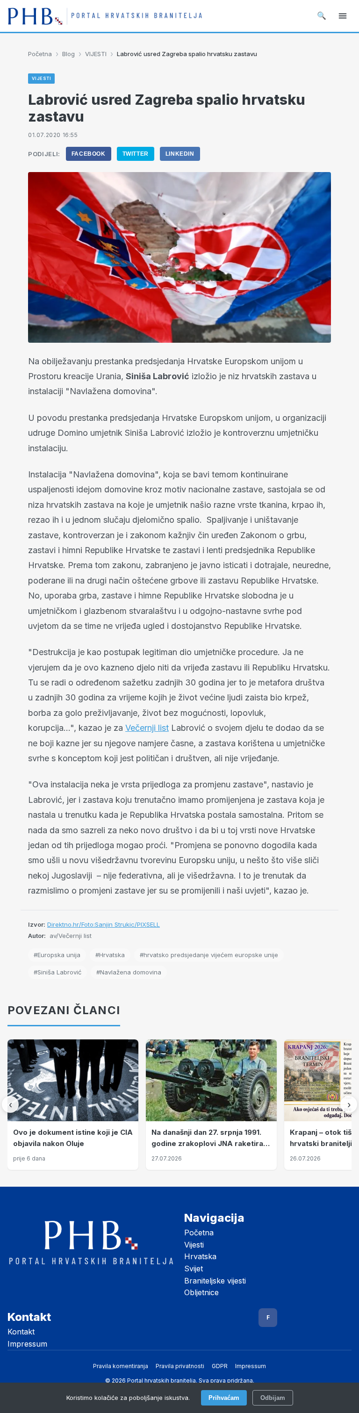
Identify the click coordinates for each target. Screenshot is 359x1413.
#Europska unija (57, 955)
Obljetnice (201, 1292)
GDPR (220, 1366)
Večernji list (147, 728)
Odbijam (272, 1397)
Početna (40, 54)
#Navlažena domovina (128, 972)
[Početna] (104, 16)
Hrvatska (200, 1256)
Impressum (27, 1343)
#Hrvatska (110, 955)
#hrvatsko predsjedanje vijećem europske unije (209, 955)
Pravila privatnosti (180, 1366)
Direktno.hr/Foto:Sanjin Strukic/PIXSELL (103, 924)
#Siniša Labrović (57, 972)
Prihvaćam (223, 1397)
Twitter (135, 154)
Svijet (193, 1268)
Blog (68, 54)
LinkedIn (179, 154)
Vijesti (194, 1244)
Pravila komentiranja (120, 1366)
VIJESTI (96, 54)
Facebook (89, 154)
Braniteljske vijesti (215, 1280)
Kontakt (21, 1331)
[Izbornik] (343, 16)
